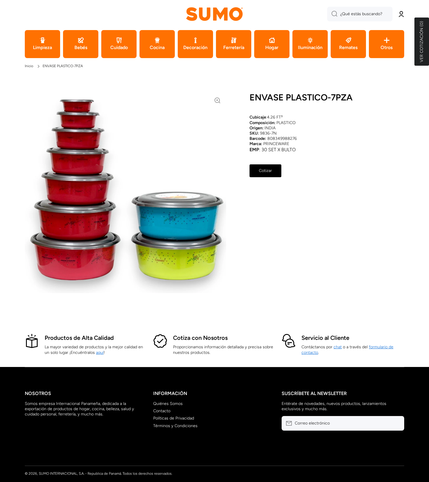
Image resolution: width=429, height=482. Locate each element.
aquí (100, 352)
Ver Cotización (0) (421, 41)
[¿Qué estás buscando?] (332, 14)
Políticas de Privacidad (173, 418)
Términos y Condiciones (175, 425)
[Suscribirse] (397, 423)
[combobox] (360, 14)
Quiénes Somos (168, 403)
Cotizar (265, 170)
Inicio (29, 66)
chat (338, 346)
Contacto (161, 410)
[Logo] (214, 14)
